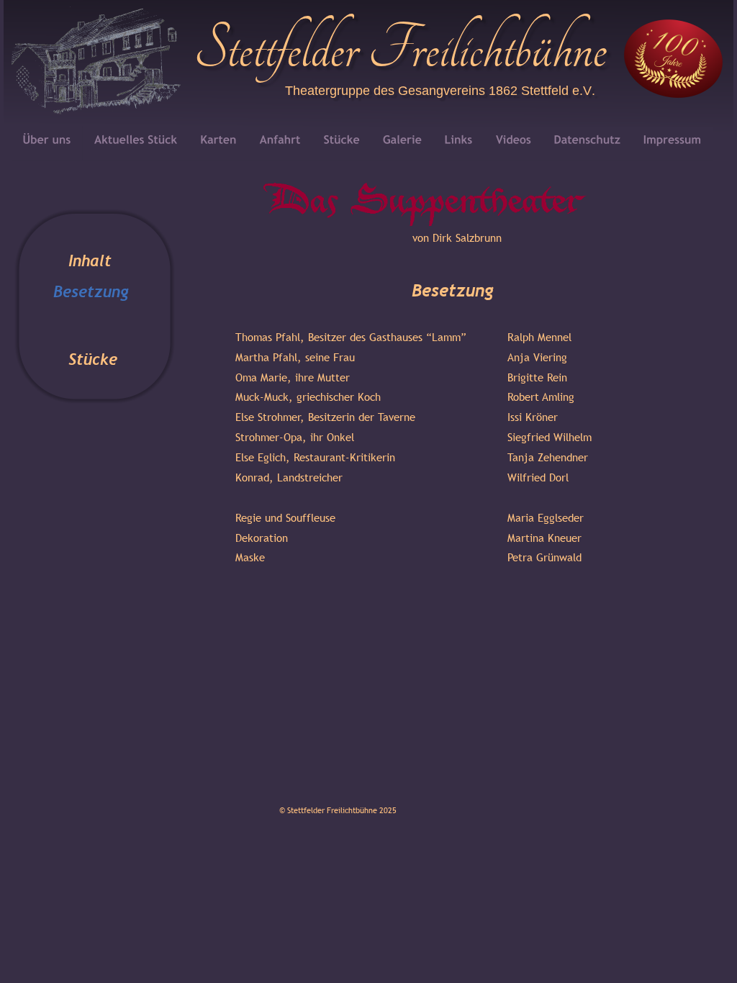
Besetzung (91, 292)
